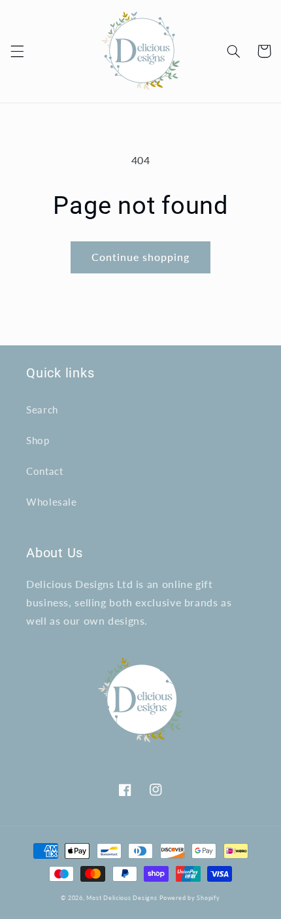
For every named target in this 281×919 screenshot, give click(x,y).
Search (42, 409)
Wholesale (51, 502)
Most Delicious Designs (121, 897)
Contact (44, 471)
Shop (38, 440)
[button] (17, 51)
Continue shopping (140, 257)
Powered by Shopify (189, 897)
